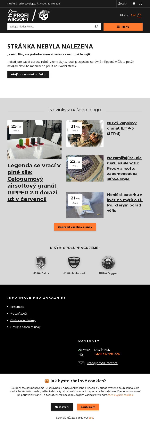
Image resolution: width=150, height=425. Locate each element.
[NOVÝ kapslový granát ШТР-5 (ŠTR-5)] (85, 133)
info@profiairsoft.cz (102, 363)
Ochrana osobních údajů (25, 327)
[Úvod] (29, 15)
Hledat (96, 26)
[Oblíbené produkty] (134, 3)
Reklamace (17, 307)
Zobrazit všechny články (75, 226)
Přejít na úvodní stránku (28, 74)
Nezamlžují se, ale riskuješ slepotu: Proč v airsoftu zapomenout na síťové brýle (124, 168)
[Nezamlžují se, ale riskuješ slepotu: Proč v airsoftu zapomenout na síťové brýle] (85, 168)
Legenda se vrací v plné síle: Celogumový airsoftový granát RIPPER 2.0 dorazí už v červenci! (34, 182)
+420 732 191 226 (50, 3)
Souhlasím (87, 406)
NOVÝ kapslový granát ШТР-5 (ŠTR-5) (122, 128)
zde (91, 417)
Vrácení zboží (18, 313)
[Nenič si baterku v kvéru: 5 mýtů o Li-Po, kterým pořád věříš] (85, 205)
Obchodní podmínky (23, 320)
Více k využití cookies (120, 395)
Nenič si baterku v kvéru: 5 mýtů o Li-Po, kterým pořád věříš (125, 202)
